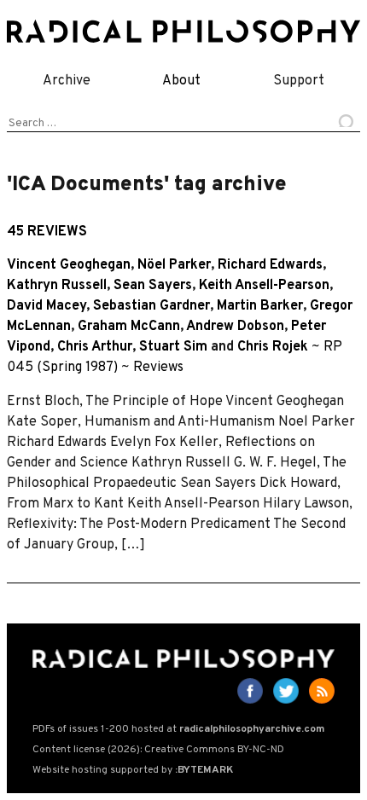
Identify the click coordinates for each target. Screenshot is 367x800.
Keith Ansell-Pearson (264, 285)
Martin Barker (260, 306)
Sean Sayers (153, 285)
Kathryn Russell (57, 285)
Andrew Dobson (235, 326)
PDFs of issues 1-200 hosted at (178, 729)
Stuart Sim (173, 347)
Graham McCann (129, 326)
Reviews (158, 367)
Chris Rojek (272, 347)
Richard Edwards (270, 265)
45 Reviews (47, 232)
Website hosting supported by (132, 770)
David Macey (46, 306)
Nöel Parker (174, 265)
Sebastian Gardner (151, 306)
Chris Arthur (94, 347)
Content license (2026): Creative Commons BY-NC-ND (158, 750)
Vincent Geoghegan (69, 265)
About (181, 81)
